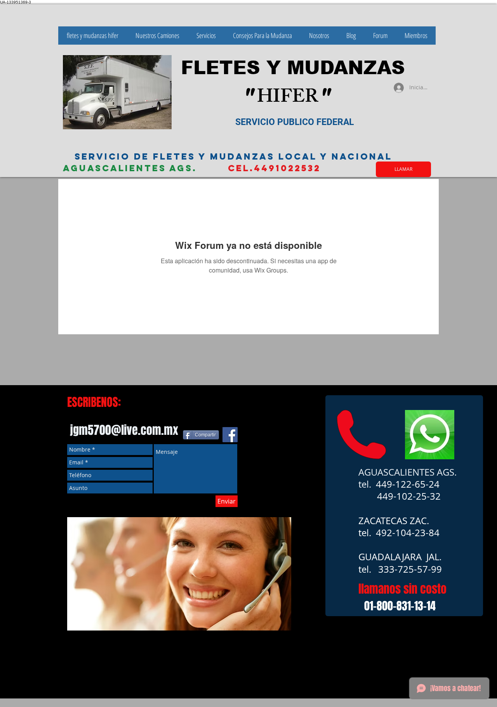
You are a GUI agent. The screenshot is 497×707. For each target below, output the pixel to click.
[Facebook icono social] (230, 434)
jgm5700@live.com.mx (124, 430)
